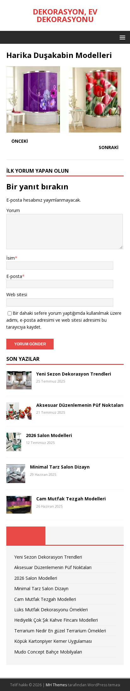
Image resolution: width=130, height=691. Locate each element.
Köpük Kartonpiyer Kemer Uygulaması (53, 641)
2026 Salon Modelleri (49, 435)
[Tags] (65, 536)
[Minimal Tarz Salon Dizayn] (15, 479)
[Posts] (25, 536)
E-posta (14, 276)
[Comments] (104, 536)
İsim (10, 258)
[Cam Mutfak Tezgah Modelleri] (19, 510)
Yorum (13, 210)
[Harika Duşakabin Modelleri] (65, 129)
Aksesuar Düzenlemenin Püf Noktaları (79, 405)
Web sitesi (16, 294)
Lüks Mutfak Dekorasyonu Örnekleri (51, 610)
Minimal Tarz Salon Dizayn (60, 467)
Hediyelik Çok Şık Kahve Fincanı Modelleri (56, 620)
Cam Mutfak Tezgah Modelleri (71, 499)
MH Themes (56, 685)
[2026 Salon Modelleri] (13, 448)
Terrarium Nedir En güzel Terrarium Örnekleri (60, 631)
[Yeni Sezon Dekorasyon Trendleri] (19, 386)
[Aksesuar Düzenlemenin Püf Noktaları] (19, 416)
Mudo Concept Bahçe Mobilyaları (48, 652)
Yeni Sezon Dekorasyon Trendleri (73, 374)
